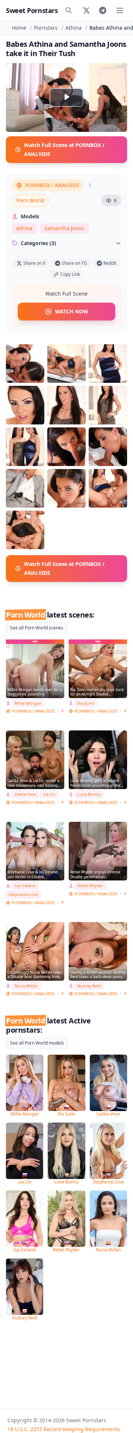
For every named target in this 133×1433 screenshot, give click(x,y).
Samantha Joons (64, 228)
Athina (73, 27)
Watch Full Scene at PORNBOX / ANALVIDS (64, 149)
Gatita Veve (25, 794)
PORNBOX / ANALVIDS (52, 185)
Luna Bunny (88, 794)
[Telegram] (102, 10)
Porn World (30, 200)
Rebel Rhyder (90, 885)
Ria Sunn (85, 703)
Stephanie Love (23, 894)
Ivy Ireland (24, 885)
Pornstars (46, 27)
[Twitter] (86, 10)
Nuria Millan (26, 986)
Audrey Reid (89, 986)
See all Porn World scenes (36, 628)
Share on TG (74, 263)
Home (19, 27)
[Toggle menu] (119, 10)
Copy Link (70, 274)
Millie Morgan (27, 703)
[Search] (68, 10)
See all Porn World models (37, 1043)
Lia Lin (49, 794)
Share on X (34, 263)
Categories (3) (38, 243)
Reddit (109, 263)
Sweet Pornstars (32, 10)
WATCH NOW (71, 311)
